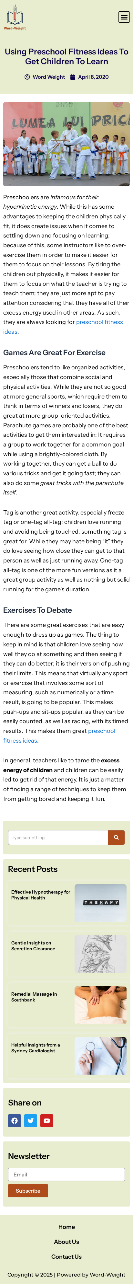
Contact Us (66, 1256)
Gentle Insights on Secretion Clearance (33, 946)
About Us (66, 1241)
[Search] (116, 837)
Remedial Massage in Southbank (34, 997)
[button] (124, 17)
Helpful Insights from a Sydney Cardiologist (35, 1048)
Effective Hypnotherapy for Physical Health (40, 895)
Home (66, 1227)
